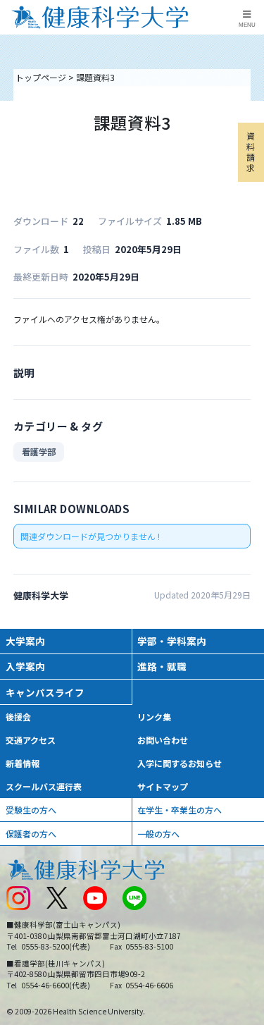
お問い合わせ (162, 740)
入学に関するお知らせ (179, 763)
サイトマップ (162, 786)
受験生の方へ (31, 810)
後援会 (18, 717)
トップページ (40, 77)
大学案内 (25, 641)
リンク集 (154, 717)
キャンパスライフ (45, 692)
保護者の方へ (31, 834)
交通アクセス (31, 740)
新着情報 (22, 763)
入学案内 (25, 666)
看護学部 (39, 452)
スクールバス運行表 (44, 786)
